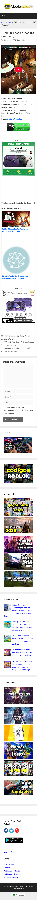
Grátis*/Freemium (14, 119)
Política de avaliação (12, 871)
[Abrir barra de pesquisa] (34, 16)
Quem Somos (9, 864)
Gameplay (15, 336)
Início (2, 22)
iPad (21, 336)
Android (8, 22)
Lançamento (6, 339)
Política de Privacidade (13, 874)
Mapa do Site (9, 852)
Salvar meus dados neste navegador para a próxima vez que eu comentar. (19, 410)
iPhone (27, 336)
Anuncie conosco (11, 877)
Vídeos (14, 339)
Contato (7, 868)
